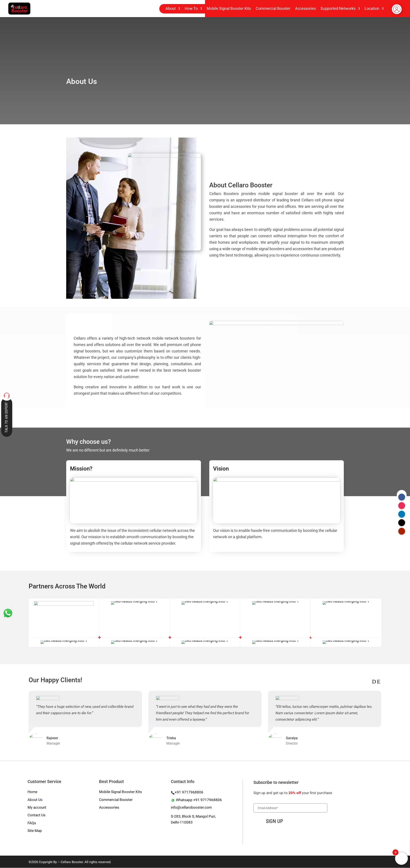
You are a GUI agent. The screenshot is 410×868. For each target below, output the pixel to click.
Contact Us (36, 815)
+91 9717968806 (189, 792)
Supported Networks (338, 9)
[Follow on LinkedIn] (401, 514)
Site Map (35, 830)
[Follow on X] (401, 522)
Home (32, 792)
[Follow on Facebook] (401, 497)
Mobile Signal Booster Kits (229, 9)
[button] (374, 682)
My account (37, 807)
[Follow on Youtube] (401, 531)
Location (372, 9)
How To (191, 9)
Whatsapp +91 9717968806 (198, 800)
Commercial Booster (273, 9)
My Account (397, 13)
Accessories (305, 9)
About (170, 9)
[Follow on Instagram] (401, 505)
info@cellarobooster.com (191, 807)
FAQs (32, 823)
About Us (35, 800)
